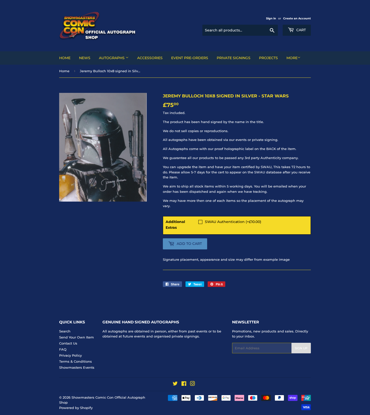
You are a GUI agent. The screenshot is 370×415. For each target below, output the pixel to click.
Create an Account (297, 18)
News (84, 58)
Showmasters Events (76, 367)
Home (64, 58)
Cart (300, 30)
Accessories (150, 58)
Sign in (271, 18)
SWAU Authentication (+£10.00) (233, 221)
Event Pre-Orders (189, 58)
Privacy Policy (70, 355)
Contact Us (68, 343)
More (292, 58)
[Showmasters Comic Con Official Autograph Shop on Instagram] (192, 384)
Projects (268, 58)
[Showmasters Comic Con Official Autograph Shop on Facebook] (184, 384)
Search (64, 331)
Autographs (112, 58)
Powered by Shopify (76, 408)
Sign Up (301, 348)
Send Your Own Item (76, 337)
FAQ (62, 349)
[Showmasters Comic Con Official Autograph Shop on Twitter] (175, 384)
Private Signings (233, 58)
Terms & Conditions (75, 361)
